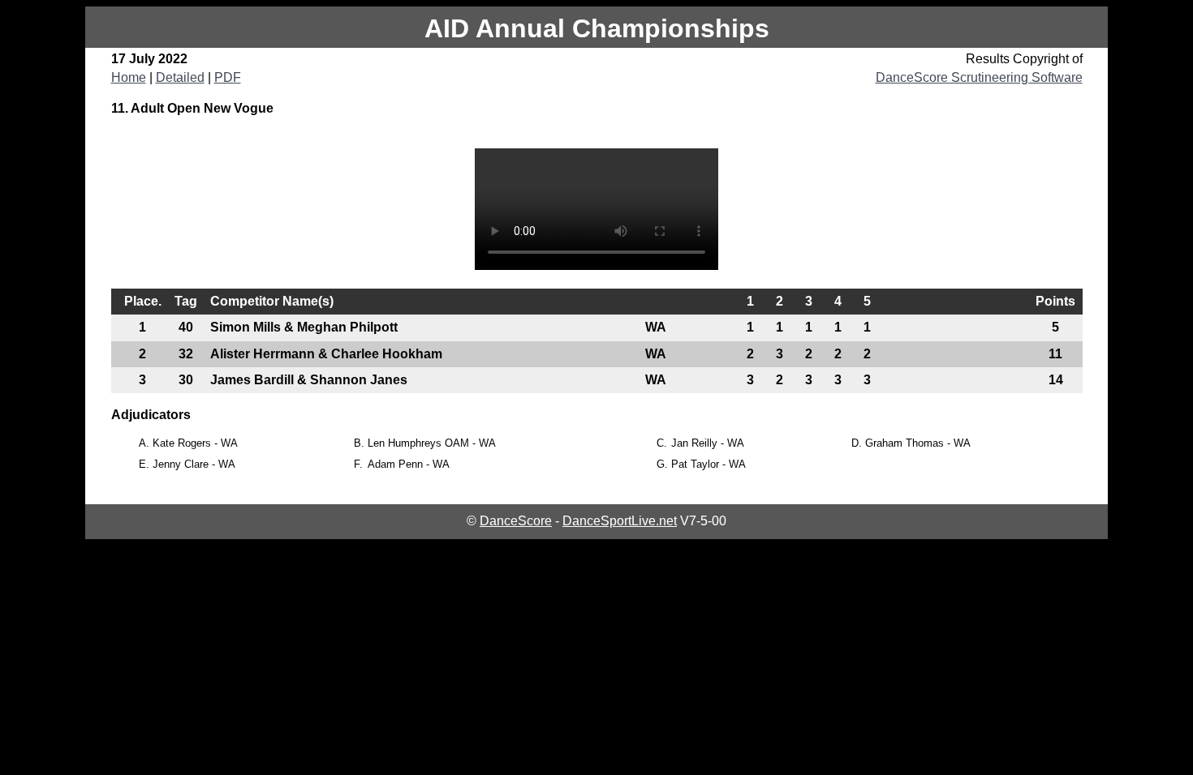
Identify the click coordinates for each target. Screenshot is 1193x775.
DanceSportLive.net (619, 521)
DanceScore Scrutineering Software (979, 77)
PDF (227, 77)
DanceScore (516, 521)
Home (128, 77)
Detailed (180, 77)
